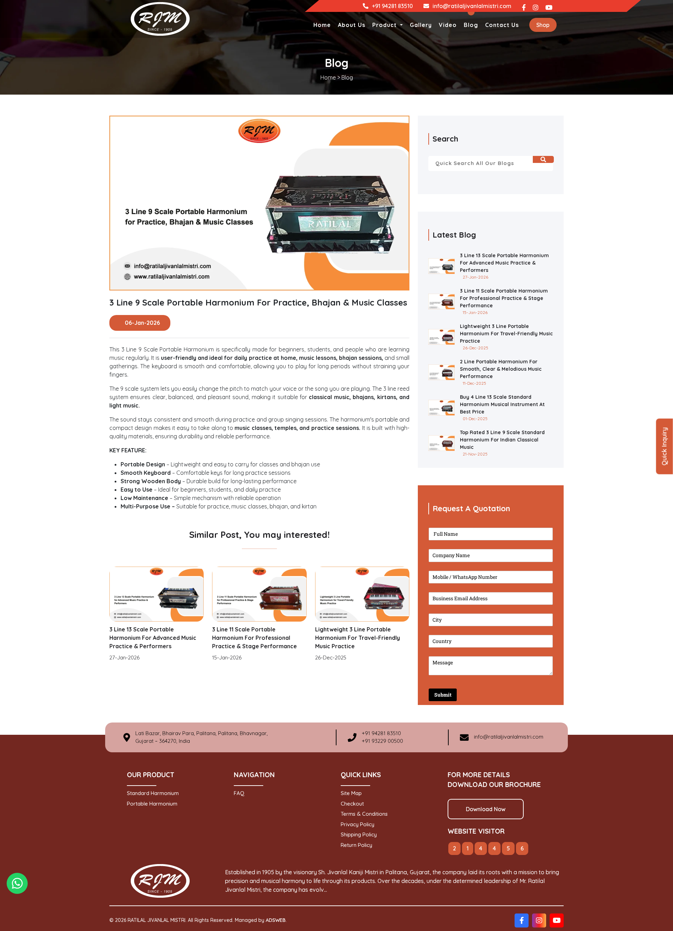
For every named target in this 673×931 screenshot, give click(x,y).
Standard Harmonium (153, 793)
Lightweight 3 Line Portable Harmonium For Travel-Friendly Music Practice (357, 638)
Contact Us (502, 24)
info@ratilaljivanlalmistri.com (472, 5)
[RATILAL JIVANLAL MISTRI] (160, 18)
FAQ (239, 793)
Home (322, 24)
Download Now (485, 809)
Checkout (352, 803)
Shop (543, 24)
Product (385, 24)
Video (448, 24)
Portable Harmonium (152, 803)
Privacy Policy (357, 824)
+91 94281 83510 (392, 5)
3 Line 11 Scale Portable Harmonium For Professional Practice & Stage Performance (254, 638)
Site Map (351, 793)
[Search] (543, 159)
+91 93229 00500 (382, 741)
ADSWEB (276, 920)
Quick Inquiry (664, 446)
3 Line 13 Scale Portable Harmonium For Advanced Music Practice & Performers (152, 638)
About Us (351, 24)
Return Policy (356, 845)
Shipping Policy (359, 834)
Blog (471, 24)
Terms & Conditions (364, 813)
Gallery (421, 24)
